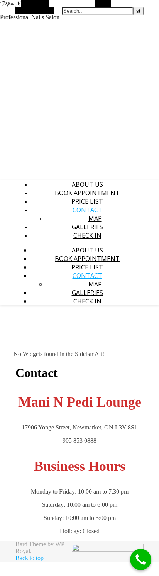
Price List (87, 201)
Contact (87, 210)
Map (95, 218)
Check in (87, 235)
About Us (87, 184)
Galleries (87, 227)
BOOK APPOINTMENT (87, 193)
